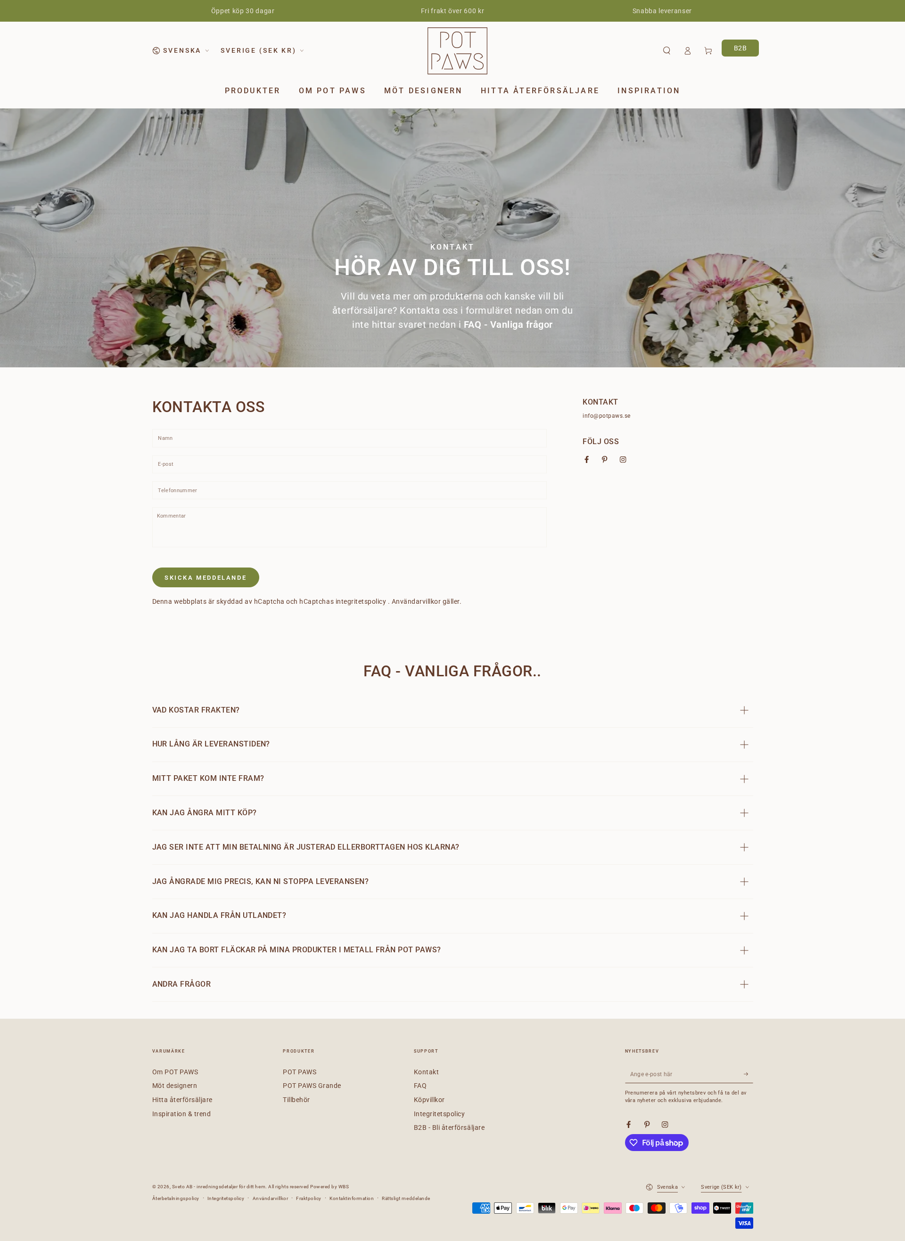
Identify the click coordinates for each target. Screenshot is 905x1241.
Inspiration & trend (181, 1114)
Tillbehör (296, 1099)
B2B (740, 48)
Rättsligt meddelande (406, 1198)
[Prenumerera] (748, 1074)
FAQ (420, 1085)
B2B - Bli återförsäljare (449, 1127)
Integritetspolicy (439, 1114)
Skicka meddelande (206, 577)
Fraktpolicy (308, 1198)
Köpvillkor (429, 1099)
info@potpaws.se (607, 416)
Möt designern (174, 1085)
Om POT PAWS (175, 1072)
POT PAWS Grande (312, 1085)
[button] (666, 50)
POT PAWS (299, 1072)
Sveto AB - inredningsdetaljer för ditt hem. (220, 1186)
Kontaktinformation (351, 1198)
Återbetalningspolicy (175, 1198)
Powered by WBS (329, 1186)
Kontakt (426, 1072)
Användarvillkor (417, 601)
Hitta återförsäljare (182, 1099)
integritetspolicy (362, 601)
